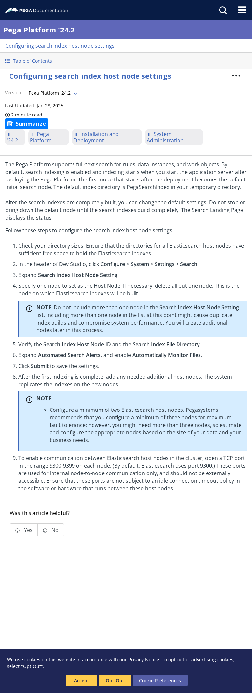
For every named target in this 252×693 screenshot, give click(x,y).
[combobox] (52, 93)
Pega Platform (41, 137)
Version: (14, 92)
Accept (81, 680)
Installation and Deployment (96, 137)
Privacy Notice (143, 659)
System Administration (165, 137)
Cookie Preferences (160, 680)
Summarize (31, 123)
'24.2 (12, 140)
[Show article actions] (236, 75)
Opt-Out (115, 680)
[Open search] (222, 10)
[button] (126, 60)
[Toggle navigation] (242, 10)
